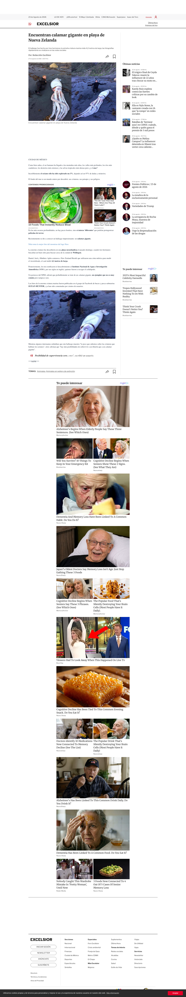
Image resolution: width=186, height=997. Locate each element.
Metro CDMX (93, 955)
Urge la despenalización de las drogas (144, 232)
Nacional (68, 943)
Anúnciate (149, 17)
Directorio (34, 973)
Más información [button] (112, 993)
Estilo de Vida (116, 967)
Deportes (68, 959)
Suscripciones (140, 967)
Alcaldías (114, 955)
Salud (113, 963)
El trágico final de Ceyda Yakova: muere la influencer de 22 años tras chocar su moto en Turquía (144, 76)
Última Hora (153, 23)
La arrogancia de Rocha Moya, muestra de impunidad (144, 220)
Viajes (136, 939)
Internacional (70, 947)
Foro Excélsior (93, 943)
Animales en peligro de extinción (60, 371)
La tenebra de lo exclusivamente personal (144, 196)
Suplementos (116, 939)
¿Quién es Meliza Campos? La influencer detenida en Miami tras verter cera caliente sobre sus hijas (144, 142)
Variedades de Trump (143, 206)
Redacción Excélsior (42, 55)
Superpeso (121, 17)
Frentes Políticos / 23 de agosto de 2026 (144, 185)
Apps (136, 947)
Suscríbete (43, 965)
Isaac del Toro (132, 17)
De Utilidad (138, 943)
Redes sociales (117, 951)
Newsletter (43, 953)
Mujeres (91, 967)
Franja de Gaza (93, 951)
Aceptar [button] (175, 993)
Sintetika (68, 967)
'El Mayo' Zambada (86, 17)
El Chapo (91, 959)
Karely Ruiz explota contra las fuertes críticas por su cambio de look (144, 93)
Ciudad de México (72, 955)
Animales (41, 371)
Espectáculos (70, 963)
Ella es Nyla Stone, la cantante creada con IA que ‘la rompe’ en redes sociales (144, 109)
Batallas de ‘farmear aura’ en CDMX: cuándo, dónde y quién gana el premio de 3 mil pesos (144, 126)
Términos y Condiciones (39, 977)
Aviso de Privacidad (37, 981)
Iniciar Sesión (43, 947)
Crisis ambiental (94, 947)
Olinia (97, 17)
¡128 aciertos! (72, 17)
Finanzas (68, 951)
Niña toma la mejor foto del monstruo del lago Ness (48, 244)
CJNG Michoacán (108, 17)
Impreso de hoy (151, 25)
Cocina (114, 959)
